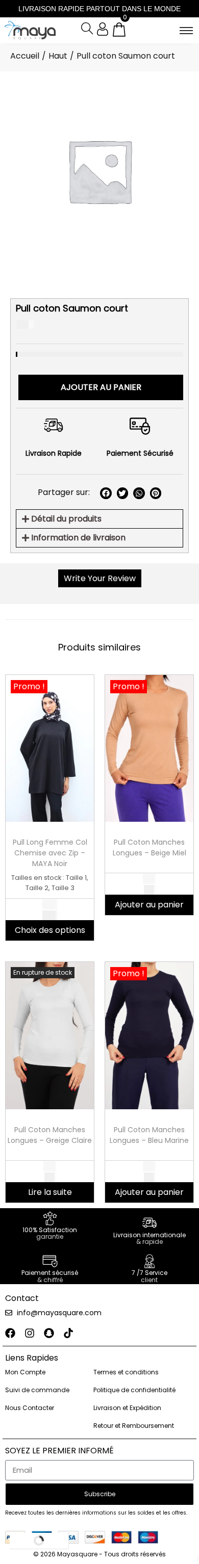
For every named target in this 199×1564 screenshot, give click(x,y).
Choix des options (50, 930)
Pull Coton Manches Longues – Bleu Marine (149, 1135)
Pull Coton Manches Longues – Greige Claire (50, 1135)
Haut (57, 56)
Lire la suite (50, 1192)
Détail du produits (66, 519)
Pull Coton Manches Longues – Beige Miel (149, 847)
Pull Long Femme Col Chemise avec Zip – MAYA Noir (50, 853)
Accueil (24, 56)
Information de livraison (78, 537)
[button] (106, 493)
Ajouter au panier (101, 387)
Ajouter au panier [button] (149, 904)
